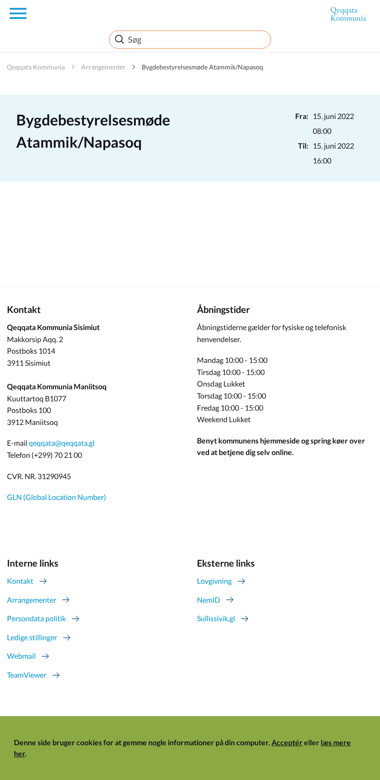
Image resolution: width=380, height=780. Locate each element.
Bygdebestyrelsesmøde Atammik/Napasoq (202, 67)
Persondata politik (36, 618)
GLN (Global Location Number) (56, 497)
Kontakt (20, 580)
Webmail (21, 655)
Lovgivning (214, 580)
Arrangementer (103, 67)
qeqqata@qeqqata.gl (62, 442)
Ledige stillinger (32, 637)
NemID (208, 599)
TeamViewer (26, 674)
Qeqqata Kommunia (36, 67)
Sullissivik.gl (216, 618)
